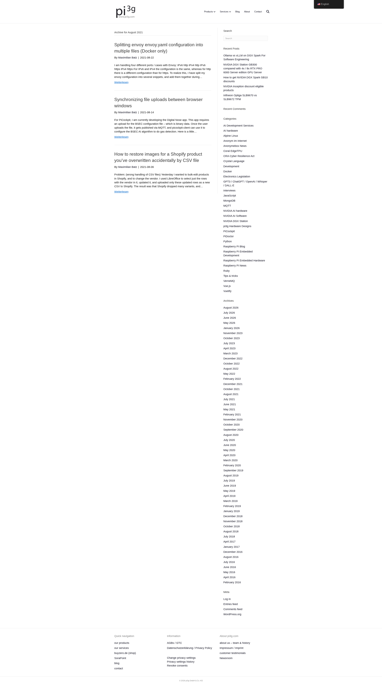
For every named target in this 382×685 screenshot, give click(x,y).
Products (208, 11)
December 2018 (232, 516)
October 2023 (231, 338)
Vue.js (227, 286)
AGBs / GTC (174, 642)
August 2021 (230, 394)
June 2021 (229, 404)
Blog (237, 11)
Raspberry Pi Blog (234, 246)
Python (227, 241)
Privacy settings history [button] (180, 661)
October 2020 (231, 424)
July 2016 (229, 562)
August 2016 (230, 556)
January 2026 (231, 328)
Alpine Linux (230, 135)
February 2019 (232, 506)
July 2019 (229, 480)
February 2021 (232, 414)
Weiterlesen (121, 82)
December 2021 (232, 384)
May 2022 (229, 373)
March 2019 (230, 501)
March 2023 (230, 353)
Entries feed (230, 604)
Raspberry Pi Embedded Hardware (244, 260)
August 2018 (230, 531)
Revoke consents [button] (177, 665)
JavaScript (229, 195)
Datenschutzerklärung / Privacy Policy (189, 648)
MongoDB (229, 200)
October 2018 (231, 526)
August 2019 (230, 475)
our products (121, 642)
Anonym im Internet (235, 140)
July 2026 (229, 312)
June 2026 (229, 317)
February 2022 (232, 378)
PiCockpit (229, 231)
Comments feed (232, 609)
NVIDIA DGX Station (235, 221)
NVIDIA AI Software (235, 215)
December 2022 (232, 358)
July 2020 (229, 440)
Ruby (226, 270)
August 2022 (230, 368)
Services (224, 11)
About (247, 11)
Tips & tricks (230, 275)
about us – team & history (235, 642)
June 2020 (229, 445)
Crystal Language (233, 161)
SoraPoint (120, 658)
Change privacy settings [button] (181, 657)
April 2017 (229, 541)
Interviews (229, 190)
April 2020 (229, 455)
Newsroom (226, 658)
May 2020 (229, 450)
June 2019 (229, 485)
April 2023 (229, 348)
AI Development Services (238, 125)
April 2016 (229, 577)
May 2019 (229, 490)
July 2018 (229, 536)
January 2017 (231, 546)
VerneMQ (229, 280)
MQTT (227, 205)
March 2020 (230, 460)
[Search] (266, 11)
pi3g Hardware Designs (237, 226)
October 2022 (231, 363)
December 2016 (232, 551)
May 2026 (229, 322)
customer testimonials (233, 653)
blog (116, 663)
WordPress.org (232, 614)
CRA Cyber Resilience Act (238, 156)
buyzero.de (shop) (125, 653)
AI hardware (230, 130)
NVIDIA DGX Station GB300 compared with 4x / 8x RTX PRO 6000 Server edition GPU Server (242, 68)
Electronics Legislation (236, 176)
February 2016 (232, 582)
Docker (227, 171)
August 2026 (230, 307)
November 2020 (232, 419)
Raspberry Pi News (234, 265)
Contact (258, 11)
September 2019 (233, 470)
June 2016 (229, 567)
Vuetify (227, 291)
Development (231, 166)
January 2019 (231, 511)
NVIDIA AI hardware (235, 210)
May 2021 (229, 409)
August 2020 (230, 434)
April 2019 (229, 495)
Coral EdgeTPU (232, 151)
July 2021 (229, 399)
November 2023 (232, 333)
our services (121, 648)
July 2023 (229, 343)
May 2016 (229, 572)
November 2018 (232, 521)
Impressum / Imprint (231, 648)
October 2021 (231, 389)
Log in (227, 599)
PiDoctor (228, 236)
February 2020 (232, 465)
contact (118, 668)
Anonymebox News (235, 145)
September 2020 (233, 429)
